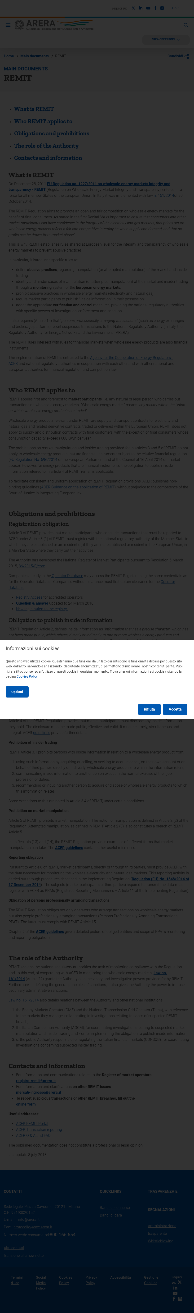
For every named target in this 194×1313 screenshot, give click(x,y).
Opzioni (17, 692)
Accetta (175, 709)
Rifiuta (149, 709)
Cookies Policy (27, 676)
